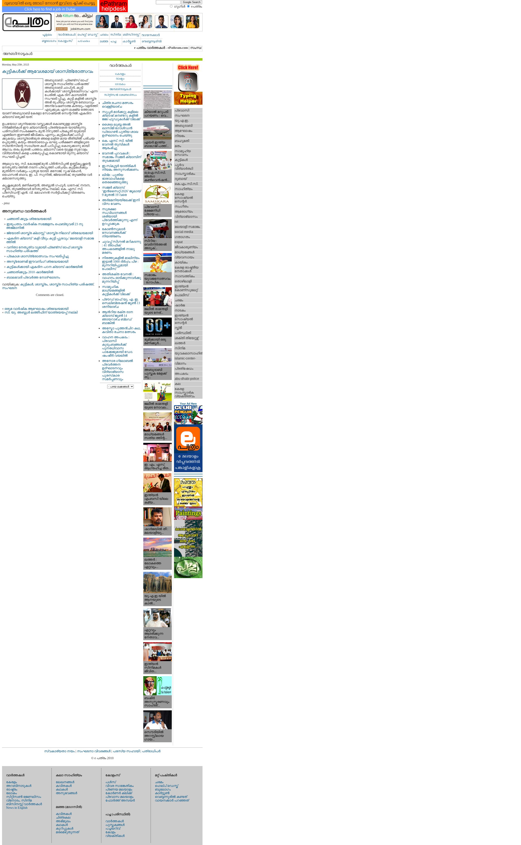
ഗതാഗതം (182, 237)
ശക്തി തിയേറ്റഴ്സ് (186, 338)
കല (178, 383)
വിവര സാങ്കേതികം (119, 785)
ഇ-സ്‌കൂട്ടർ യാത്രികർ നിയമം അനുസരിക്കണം (120, 167)
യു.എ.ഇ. (182, 120)
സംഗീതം (181, 206)
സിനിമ (180, 348)
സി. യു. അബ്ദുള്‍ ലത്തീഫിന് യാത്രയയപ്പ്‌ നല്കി (41, 312)
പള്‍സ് (110, 782)
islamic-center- (185, 358)
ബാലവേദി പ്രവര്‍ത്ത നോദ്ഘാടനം (33, 277)
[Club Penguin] (188, 423)
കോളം (110, 832)
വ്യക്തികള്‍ (115, 835)
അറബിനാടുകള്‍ (18, 785)
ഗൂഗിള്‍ (179, 6)
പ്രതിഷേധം (184, 368)
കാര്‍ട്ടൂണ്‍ (162, 793)
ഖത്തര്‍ (180, 343)
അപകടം (181, 373)
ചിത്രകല (63, 817)
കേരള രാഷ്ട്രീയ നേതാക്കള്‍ (186, 269)
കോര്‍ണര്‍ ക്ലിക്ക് (118, 793)
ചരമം (179, 300)
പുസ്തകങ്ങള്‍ (115, 824)
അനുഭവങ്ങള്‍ (66, 793)
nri (176, 221)
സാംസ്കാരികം (185, 173)
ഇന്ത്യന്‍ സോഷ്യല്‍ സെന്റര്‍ (184, 319)
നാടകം (180, 310)
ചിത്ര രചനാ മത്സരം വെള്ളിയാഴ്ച (117, 104)
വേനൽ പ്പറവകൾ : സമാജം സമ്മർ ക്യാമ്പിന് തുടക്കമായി (121, 157)
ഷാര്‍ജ (180, 305)
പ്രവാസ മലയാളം (119, 796)
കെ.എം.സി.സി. (186, 184)
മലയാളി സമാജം (187, 226)
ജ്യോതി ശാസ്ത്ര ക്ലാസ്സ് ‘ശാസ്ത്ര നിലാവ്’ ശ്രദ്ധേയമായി (50, 233)
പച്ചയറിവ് (112, 828)
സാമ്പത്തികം (185, 276)
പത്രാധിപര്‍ (151, 751)
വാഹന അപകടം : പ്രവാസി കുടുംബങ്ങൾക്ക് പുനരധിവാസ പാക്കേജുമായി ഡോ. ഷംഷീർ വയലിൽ (117, 346)
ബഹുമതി (182, 141)
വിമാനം (180, 363)
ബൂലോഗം (163, 789)
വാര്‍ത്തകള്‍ (114, 821)
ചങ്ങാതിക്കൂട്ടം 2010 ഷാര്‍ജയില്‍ (30, 272)
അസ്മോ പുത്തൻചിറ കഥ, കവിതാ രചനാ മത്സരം (121, 330)
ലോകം (11, 793)
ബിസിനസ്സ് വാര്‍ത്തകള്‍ (24, 804)
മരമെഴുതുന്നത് (67, 832)
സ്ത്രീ (178, 328)
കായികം (181, 262)
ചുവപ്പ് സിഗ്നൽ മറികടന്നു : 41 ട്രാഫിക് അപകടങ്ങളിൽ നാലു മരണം (121, 247)
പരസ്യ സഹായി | (127, 751)
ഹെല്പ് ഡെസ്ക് (166, 785)
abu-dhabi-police (187, 378)
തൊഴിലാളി (183, 281)
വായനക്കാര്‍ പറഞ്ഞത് (172, 800)
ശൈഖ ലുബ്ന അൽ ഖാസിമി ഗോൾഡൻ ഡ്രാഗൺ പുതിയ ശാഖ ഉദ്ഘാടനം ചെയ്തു (120, 130)
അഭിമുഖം (63, 821)
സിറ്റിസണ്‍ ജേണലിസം (23, 796)
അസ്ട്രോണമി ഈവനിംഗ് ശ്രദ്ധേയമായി (37, 261)
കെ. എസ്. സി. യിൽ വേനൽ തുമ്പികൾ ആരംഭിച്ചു (117, 144)
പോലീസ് (182, 295)
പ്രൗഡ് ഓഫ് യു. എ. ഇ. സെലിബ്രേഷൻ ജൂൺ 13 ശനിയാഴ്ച (121, 303)
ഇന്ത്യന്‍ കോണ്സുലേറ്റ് (186, 288)
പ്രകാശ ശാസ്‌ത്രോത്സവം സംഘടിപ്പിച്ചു (38, 256)
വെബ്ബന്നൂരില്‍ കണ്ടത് (171, 796)
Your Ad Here (188, 403)
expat (179, 242)
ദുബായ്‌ (181, 178)
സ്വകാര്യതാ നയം (59, 751)
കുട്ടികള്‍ (26, 284)
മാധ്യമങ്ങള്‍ (184, 252)
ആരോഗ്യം (184, 211)
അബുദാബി (183, 125)
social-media (184, 232)
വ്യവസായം (184, 257)
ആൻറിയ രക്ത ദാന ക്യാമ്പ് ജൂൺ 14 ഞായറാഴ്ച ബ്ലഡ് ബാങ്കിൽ (117, 317)
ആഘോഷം (183, 130)
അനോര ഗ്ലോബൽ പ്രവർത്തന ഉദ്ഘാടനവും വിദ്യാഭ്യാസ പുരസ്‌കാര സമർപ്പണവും (117, 370)
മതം (178, 146)
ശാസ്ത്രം (41, 284)
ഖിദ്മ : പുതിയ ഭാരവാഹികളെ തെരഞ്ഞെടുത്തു (115, 178)
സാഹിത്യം (184, 189)
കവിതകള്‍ (64, 785)
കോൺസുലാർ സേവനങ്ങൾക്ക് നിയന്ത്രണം (114, 232)
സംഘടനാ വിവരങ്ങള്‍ (94, 751)
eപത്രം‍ (196, 6)
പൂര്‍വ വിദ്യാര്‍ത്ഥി (184, 166)
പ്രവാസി (182, 110)
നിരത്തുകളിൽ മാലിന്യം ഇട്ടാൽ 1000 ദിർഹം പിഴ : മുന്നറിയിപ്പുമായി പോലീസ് (121, 263)
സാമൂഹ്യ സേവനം (183, 152)
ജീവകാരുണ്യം (186, 247)
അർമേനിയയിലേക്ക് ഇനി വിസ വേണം (121, 201)
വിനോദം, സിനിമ (19, 800)
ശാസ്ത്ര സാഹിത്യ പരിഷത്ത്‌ (71, 284)
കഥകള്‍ (62, 789)
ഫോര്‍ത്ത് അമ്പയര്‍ (120, 800)
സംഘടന (9, 288)
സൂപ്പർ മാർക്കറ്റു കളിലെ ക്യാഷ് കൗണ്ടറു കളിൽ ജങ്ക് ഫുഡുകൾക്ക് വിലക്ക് (121, 115)
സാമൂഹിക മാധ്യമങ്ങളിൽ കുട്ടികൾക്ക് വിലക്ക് (116, 290)
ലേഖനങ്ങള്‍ (65, 782)
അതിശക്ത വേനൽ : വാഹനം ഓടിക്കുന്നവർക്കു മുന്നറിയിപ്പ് (121, 277)
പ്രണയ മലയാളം (118, 789)
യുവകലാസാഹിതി (188, 353)
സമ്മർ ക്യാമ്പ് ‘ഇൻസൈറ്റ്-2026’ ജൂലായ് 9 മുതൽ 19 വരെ (121, 191)
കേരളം (11, 782)
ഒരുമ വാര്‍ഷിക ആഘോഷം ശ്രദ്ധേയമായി (36, 308)
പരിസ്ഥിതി (183, 333)
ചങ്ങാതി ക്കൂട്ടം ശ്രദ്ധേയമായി (29, 219)
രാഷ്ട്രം (11, 789)
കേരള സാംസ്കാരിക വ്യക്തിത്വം (185, 392)
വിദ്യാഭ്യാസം (186, 216)
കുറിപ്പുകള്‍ (64, 828)
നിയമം (180, 136)
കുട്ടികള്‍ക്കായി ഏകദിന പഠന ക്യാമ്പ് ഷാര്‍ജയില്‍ (45, 267)
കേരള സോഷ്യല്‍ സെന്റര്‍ (184, 197)
